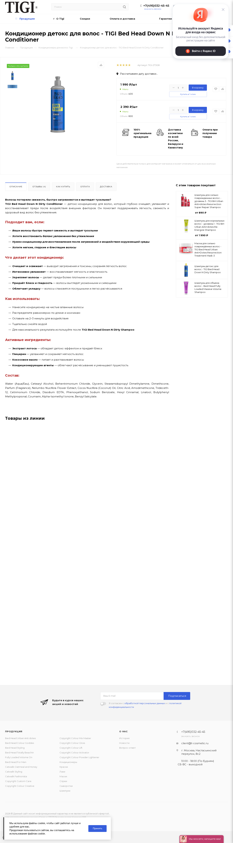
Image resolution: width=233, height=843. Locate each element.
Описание (15, 186)
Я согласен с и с (145, 705)
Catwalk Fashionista (16, 776)
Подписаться (177, 695)
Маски (63, 776)
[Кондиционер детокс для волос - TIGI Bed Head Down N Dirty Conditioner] (58, 104)
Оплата (85, 186)
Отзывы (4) (39, 186)
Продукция (13, 731)
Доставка (106, 186)
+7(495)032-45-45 (156, 5)
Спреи (63, 781)
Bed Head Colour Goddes (19, 743)
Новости (124, 743)
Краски (64, 766)
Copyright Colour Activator (74, 752)
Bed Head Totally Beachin (19, 752)
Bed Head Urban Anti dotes (20, 738)
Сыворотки (66, 786)
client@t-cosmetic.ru (194, 743)
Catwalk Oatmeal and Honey (21, 766)
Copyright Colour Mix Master (75, 738)
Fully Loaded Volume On (18, 757)
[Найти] (124, 6)
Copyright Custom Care (18, 781)
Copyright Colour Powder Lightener (79, 757)
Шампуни (65, 790)
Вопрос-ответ (127, 747)
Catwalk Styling (13, 771)
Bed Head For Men (15, 762)
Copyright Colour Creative (19, 786)
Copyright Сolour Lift (71, 747)
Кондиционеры (68, 762)
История (124, 738)
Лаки (62, 771)
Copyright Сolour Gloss (72, 743)
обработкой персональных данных (144, 703)
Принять (97, 828)
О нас (123, 731)
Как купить (63, 186)
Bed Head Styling (15, 747)
